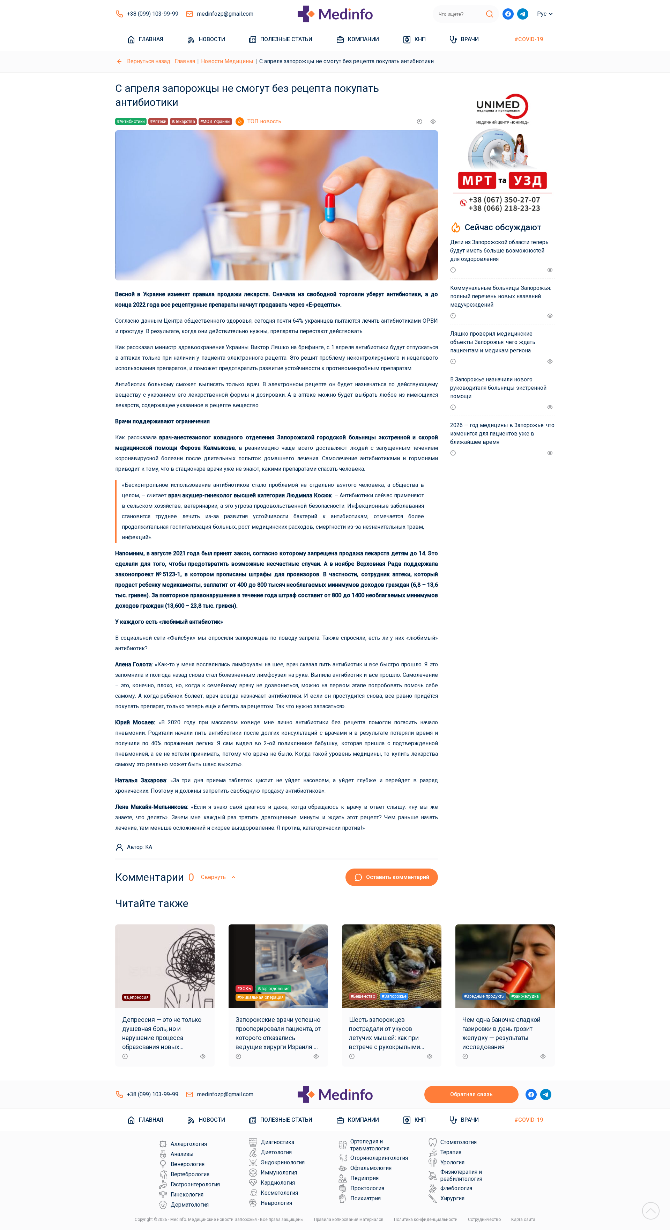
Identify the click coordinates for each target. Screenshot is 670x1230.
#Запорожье (394, 996)
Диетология (276, 1152)
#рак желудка (525, 996)
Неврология (276, 1203)
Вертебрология (190, 1174)
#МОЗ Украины (215, 121)
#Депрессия (136, 997)
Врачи (470, 39)
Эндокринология (283, 1162)
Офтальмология (371, 1168)
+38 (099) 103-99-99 (152, 13)
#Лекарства (183, 121)
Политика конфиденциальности (425, 1219)
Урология (452, 1162)
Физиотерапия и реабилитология (461, 1175)
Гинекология (187, 1194)
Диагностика (277, 1142)
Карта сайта (523, 1219)
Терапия (450, 1152)
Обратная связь (471, 1094)
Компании (363, 39)
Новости (212, 39)
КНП (420, 39)
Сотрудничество (484, 1219)
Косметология (279, 1192)
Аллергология (189, 1144)
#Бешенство (363, 996)
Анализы (182, 1154)
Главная (151, 39)
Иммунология (279, 1172)
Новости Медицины (227, 61)
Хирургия (452, 1198)
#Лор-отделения (274, 988)
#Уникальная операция (260, 997)
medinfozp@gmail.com (225, 13)
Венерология (187, 1164)
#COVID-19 (528, 39)
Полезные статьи (286, 39)
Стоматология (458, 1142)
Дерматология (190, 1204)
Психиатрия (365, 1198)
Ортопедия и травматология (369, 1145)
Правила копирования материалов (349, 1219)
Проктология (367, 1188)
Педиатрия (364, 1178)
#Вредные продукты (484, 996)
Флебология (456, 1188)
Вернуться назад (148, 61)
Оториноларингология (379, 1158)
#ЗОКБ (244, 988)
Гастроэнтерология (195, 1184)
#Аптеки (158, 121)
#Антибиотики (131, 121)
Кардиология (278, 1182)
